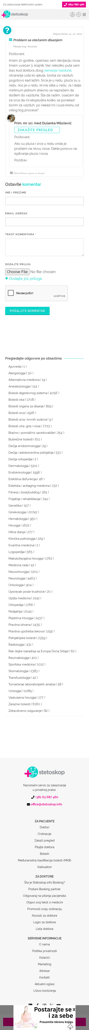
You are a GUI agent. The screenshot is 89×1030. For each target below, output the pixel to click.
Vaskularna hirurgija (22, 697)
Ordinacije (44, 834)
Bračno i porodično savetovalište (31, 433)
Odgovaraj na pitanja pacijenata (44, 895)
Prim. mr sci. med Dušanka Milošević (43, 123)
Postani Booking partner (44, 889)
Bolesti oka (16, 400)
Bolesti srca (16, 413)
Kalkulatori (44, 867)
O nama (44, 944)
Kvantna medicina (21, 545)
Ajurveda (14, 366)
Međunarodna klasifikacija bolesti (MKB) (44, 860)
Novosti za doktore (44, 915)
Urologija (14, 691)
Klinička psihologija (21, 539)
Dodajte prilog (18, 264)
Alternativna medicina (24, 380)
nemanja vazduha (57, 70)
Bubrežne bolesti (20, 439)
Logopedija (16, 552)
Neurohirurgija (18, 572)
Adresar (44, 970)
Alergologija (16, 373)
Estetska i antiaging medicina (29, 486)
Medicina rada (18, 565)
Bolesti (44, 853)
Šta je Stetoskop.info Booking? (44, 882)
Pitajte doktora (44, 847)
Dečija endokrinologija (24, 446)
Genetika (14, 505)
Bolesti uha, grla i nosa (24, 426)
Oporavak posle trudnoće (26, 592)
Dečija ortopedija (20, 459)
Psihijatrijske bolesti (22, 638)
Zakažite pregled (35, 130)
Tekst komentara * (20, 234)
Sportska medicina (21, 664)
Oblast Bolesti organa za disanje (28, 173)
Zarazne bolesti (19, 704)
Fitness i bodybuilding (24, 492)
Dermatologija (18, 466)
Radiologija (16, 644)
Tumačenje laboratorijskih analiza (31, 684)
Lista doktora (44, 928)
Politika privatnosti (44, 951)
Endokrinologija (19, 472)
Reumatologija (18, 658)
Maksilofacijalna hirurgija (25, 558)
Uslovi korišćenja (44, 990)
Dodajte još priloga (25, 278)
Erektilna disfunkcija (22, 479)
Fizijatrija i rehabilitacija (24, 499)
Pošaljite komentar (27, 311)
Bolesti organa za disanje (26, 406)
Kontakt (44, 977)
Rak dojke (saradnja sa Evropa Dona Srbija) (38, 651)
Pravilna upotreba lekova (26, 631)
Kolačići (44, 957)
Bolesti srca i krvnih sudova (27, 419)
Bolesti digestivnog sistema (27, 393)
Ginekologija (17, 512)
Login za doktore (44, 922)
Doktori (44, 827)
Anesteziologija (19, 386)
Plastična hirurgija (20, 618)
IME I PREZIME (15, 192)
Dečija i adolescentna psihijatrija (30, 452)
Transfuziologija (19, 678)
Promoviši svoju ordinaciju (44, 909)
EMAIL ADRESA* (16, 213)
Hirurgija (14, 525)
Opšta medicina (19, 598)
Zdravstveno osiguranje (25, 711)
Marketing (44, 964)
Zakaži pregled (44, 840)
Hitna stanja (16, 532)
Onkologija (16, 585)
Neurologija (16, 578)
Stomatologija (18, 671)
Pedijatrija (15, 611)
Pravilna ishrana (19, 625)
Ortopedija (15, 605)
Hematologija (18, 519)
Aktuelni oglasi (44, 984)
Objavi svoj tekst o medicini (44, 902)
